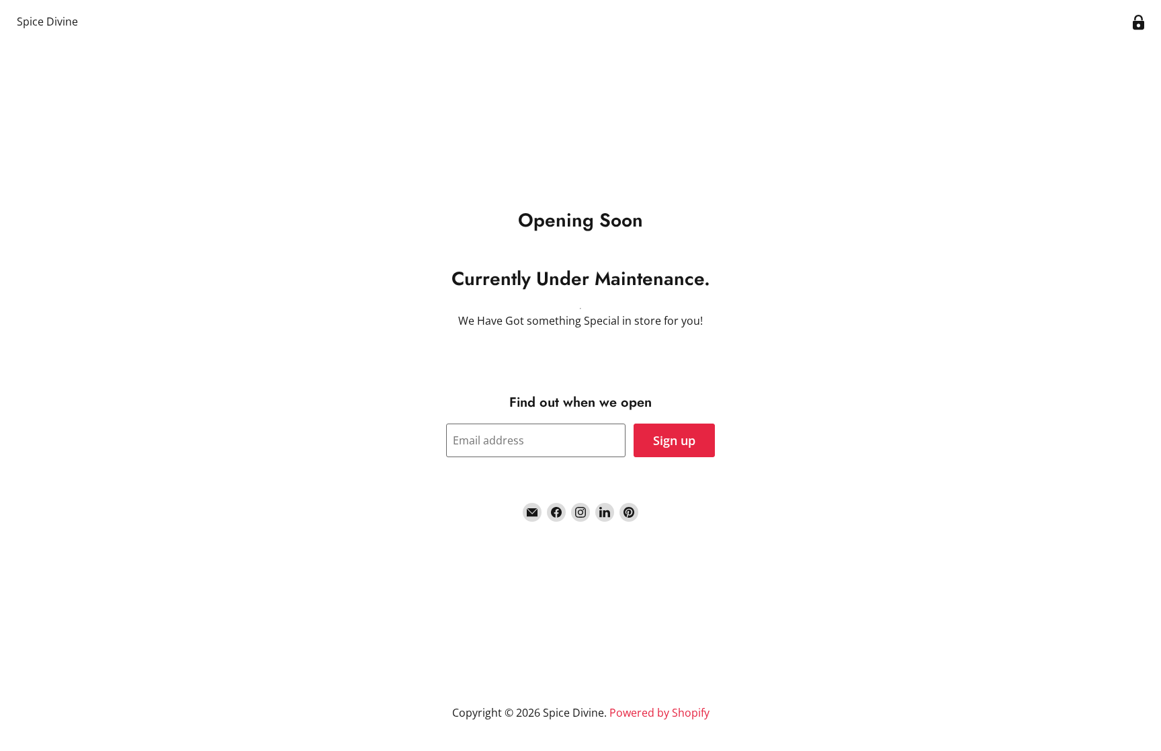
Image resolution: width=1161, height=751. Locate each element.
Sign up (674, 440)
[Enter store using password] (1138, 22)
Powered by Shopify (659, 712)
